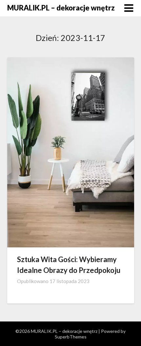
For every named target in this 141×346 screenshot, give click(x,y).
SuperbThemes (71, 336)
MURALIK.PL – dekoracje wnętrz (61, 7)
